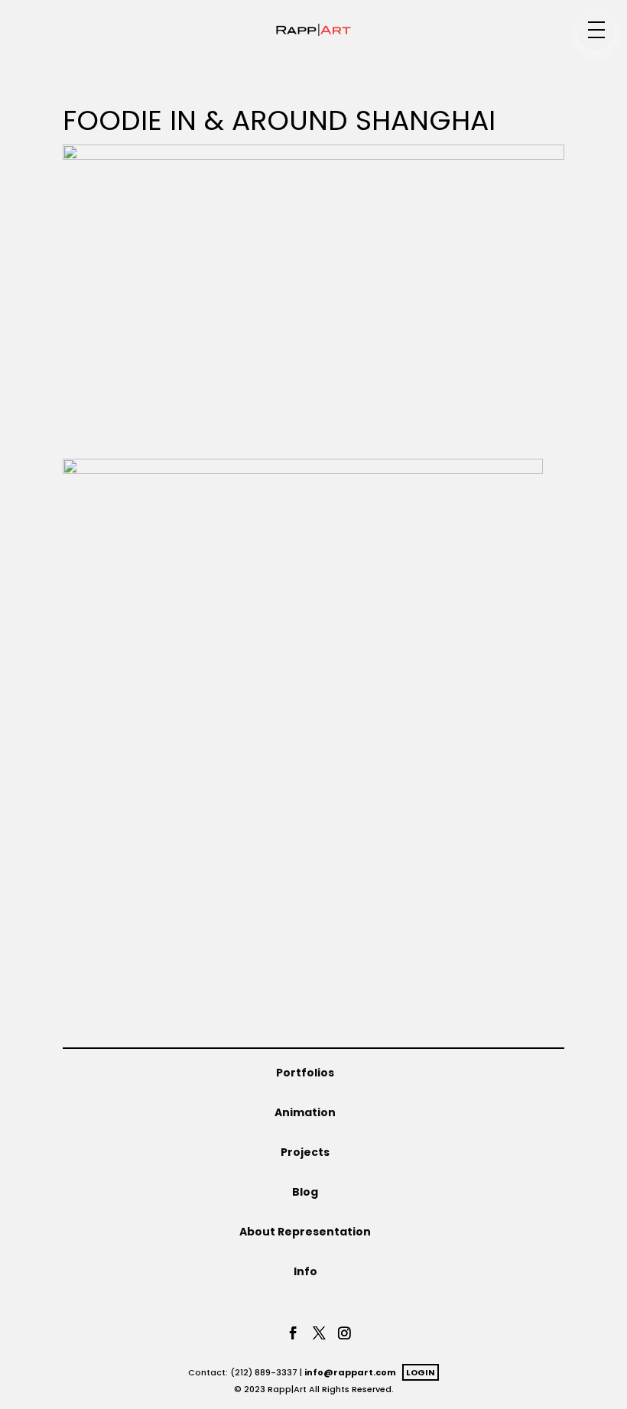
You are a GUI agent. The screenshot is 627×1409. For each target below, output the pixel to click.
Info (305, 1271)
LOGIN (420, 1372)
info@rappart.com (350, 1372)
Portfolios (305, 1072)
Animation (305, 1112)
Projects (305, 1152)
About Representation (305, 1231)
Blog (305, 1192)
